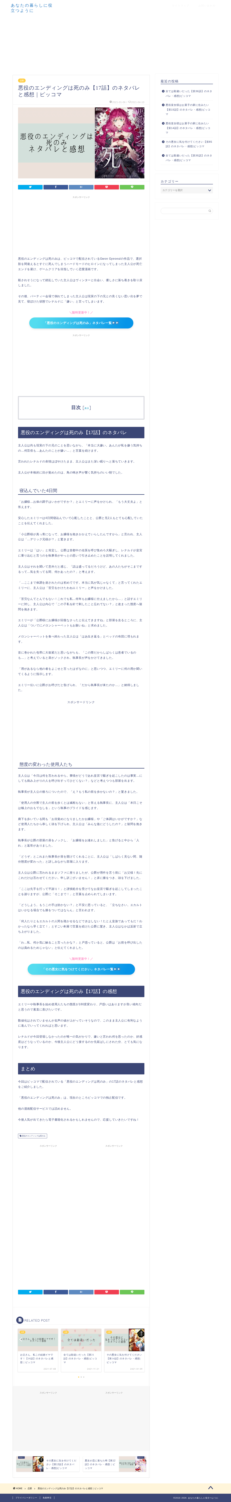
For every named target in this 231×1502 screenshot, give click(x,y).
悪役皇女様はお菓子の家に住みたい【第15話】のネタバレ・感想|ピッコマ (188, 110)
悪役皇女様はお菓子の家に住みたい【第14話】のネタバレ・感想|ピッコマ (188, 128)
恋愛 (22, 80)
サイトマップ (180, 5)
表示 (86, 408)
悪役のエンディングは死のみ (33, 1136)
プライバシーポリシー (26, 1498)
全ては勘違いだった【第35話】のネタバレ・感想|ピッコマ (189, 158)
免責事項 (47, 1498)
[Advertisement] (115, 43)
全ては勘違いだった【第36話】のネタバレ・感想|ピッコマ (189, 93)
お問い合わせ (207, 5)
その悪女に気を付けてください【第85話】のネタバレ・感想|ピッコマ (189, 144)
